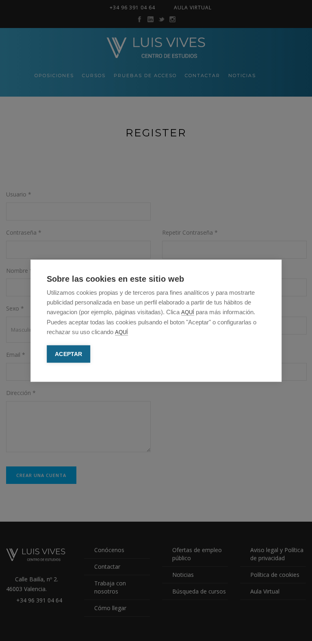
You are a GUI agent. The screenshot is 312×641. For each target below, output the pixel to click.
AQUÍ (187, 312)
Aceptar (68, 354)
